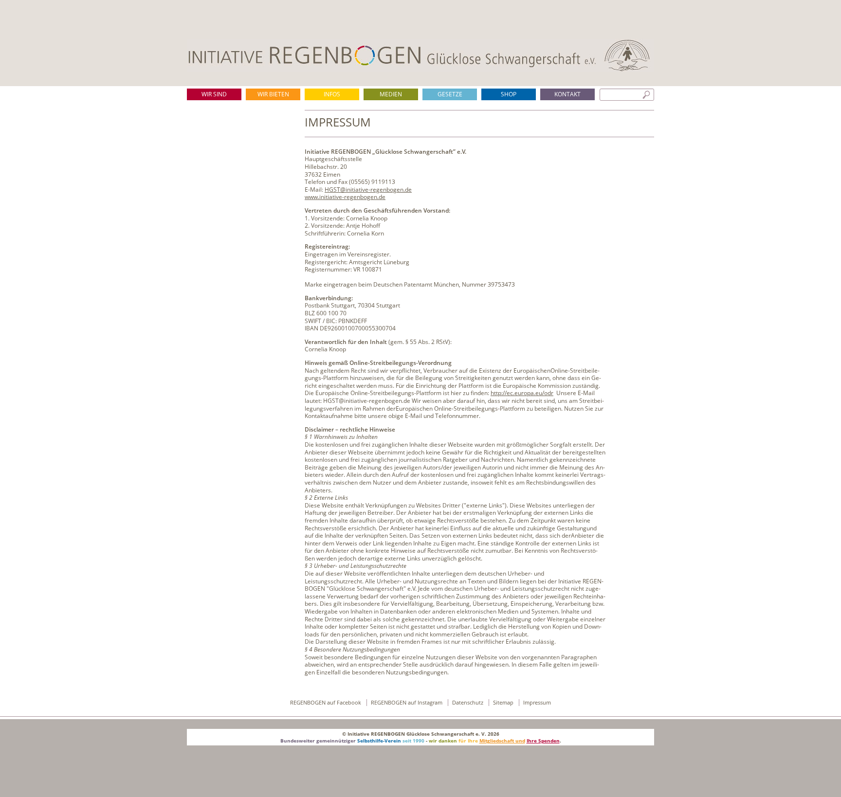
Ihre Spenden (543, 740)
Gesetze (450, 94)
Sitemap (504, 702)
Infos (332, 94)
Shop (508, 94)
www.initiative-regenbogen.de (345, 197)
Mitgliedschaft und (502, 740)
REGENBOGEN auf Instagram (407, 702)
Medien (391, 94)
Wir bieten (273, 94)
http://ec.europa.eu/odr (522, 393)
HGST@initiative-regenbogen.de (368, 189)
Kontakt (567, 94)
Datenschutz (468, 702)
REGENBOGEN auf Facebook (326, 702)
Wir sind (214, 94)
